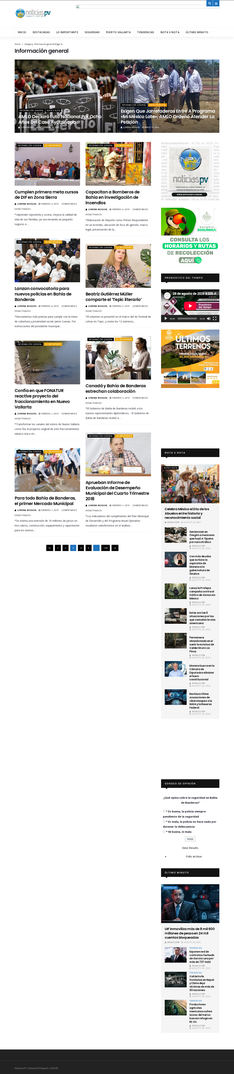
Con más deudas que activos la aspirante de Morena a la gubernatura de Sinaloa (200, 564)
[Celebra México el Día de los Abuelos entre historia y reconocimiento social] (190, 483)
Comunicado (28, 127)
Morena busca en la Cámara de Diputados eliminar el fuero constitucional (201, 672)
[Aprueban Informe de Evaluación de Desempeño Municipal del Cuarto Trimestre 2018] (118, 454)
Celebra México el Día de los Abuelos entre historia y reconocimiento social (187, 513)
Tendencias (145, 32)
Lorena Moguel (131, 127)
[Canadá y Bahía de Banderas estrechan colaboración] (118, 358)
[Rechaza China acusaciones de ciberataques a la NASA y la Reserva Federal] (176, 697)
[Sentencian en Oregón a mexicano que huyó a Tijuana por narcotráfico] (176, 535)
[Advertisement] (190, 418)
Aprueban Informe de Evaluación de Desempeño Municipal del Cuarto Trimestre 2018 (117, 491)
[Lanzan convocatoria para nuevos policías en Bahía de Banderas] (47, 260)
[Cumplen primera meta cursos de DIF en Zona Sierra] (47, 164)
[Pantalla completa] (214, 318)
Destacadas (41, 32)
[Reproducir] (166, 318)
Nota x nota (170, 32)
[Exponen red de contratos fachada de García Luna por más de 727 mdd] (176, 955)
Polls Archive (194, 856)
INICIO (22, 32)
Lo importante (67, 32)
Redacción (173, 522)
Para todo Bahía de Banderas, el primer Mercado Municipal (45, 501)
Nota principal (157, 105)
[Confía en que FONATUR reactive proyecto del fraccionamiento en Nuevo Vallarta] (47, 362)
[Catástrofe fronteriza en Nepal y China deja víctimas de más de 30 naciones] (176, 979)
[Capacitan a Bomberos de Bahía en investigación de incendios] (118, 164)
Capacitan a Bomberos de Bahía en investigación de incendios (112, 197)
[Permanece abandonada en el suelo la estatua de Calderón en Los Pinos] (176, 640)
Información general (31, 110)
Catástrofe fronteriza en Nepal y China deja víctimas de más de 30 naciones (201, 983)
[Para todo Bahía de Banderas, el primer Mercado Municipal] (47, 470)
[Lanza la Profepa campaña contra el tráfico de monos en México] (176, 591)
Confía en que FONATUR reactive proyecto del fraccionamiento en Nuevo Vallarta (42, 399)
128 (105, 548)
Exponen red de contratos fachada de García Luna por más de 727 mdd (201, 957)
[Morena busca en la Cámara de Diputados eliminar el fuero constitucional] (176, 669)
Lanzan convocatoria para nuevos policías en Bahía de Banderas (43, 294)
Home (18, 44)
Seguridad (92, 32)
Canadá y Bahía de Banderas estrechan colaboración (116, 388)
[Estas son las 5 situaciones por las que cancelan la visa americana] (176, 616)
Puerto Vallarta (118, 32)
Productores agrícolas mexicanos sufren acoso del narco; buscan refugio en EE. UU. (200, 1013)
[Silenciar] (209, 318)
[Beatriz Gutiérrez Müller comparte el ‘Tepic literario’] (118, 266)
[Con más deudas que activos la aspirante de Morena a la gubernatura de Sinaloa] (176, 559)
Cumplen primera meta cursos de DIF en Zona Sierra (46, 194)
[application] (190, 305)
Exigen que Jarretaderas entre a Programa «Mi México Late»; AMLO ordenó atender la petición (168, 116)
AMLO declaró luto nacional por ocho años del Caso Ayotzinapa (59, 119)
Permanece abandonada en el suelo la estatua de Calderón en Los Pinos (201, 644)
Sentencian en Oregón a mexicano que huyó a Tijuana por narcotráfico (202, 537)
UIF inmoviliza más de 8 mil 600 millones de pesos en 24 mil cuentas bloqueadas (190, 933)
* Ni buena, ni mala (178, 831)
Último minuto (197, 32)
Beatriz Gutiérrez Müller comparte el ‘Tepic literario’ (113, 296)
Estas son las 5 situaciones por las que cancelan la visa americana (202, 618)
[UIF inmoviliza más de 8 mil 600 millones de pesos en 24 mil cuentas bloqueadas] (190, 903)
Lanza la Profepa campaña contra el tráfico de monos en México (202, 593)
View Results (190, 848)
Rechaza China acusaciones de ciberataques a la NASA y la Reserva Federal (200, 701)
